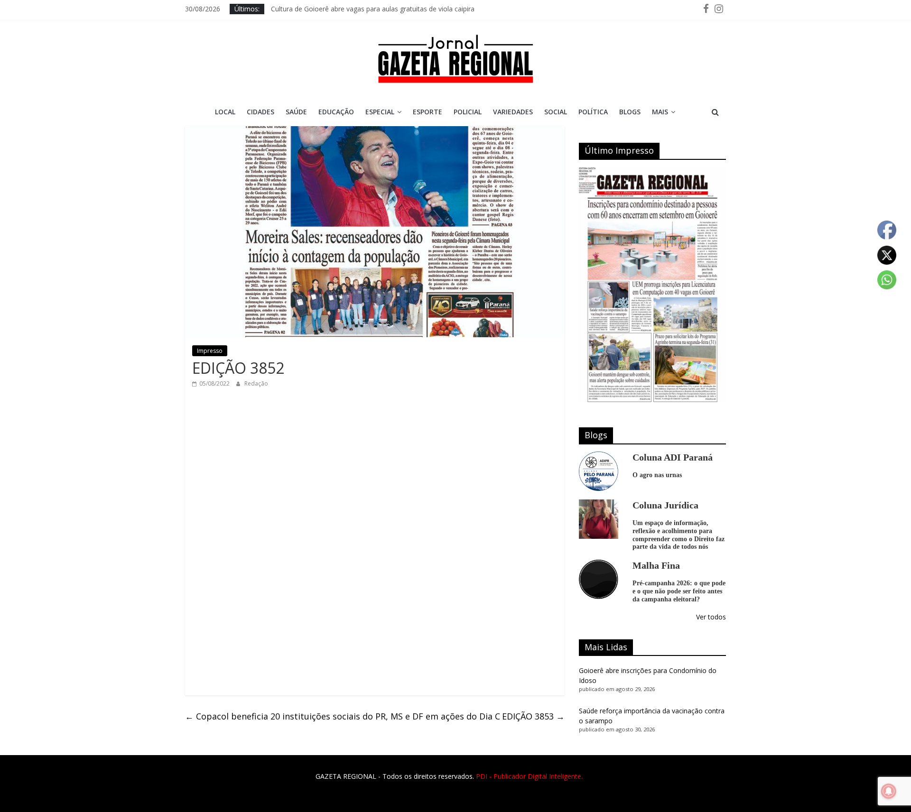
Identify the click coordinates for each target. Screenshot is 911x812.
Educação (336, 111)
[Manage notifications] (888, 791)
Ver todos (711, 616)
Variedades (513, 111)
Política (593, 111)
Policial (468, 111)
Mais (660, 111)
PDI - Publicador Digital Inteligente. (529, 776)
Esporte (427, 111)
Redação (256, 383)
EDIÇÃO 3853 (533, 716)
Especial (379, 111)
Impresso (210, 351)
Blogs (630, 111)
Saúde (296, 111)
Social (555, 111)
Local (225, 111)
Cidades (260, 111)
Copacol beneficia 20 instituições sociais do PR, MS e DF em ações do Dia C (342, 716)
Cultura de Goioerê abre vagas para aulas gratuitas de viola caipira (372, 8)
